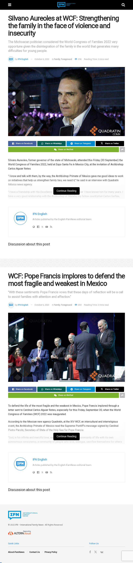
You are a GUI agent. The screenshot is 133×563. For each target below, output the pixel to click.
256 (79, 59)
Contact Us (34, 552)
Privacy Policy (51, 552)
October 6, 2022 (42, 59)
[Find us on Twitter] (95, 552)
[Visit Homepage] (66, 5)
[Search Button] (123, 5)
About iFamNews (16, 552)
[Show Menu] (9, 5)
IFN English (23, 59)
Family (57, 59)
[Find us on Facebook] (90, 552)
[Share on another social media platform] (122, 149)
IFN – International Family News (29, 525)
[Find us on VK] (101, 552)
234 (79, 305)
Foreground (66, 59)
